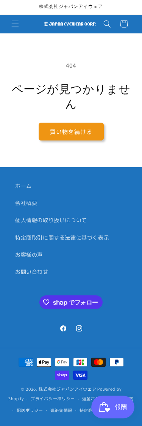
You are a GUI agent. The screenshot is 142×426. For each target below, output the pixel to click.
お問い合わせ (31, 271)
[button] (15, 24)
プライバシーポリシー (53, 398)
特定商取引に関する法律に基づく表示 (62, 237)
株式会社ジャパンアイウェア (67, 389)
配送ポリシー (30, 410)
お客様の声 (29, 254)
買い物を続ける (71, 132)
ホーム (23, 185)
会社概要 (26, 203)
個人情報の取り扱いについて (51, 220)
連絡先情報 (61, 410)
